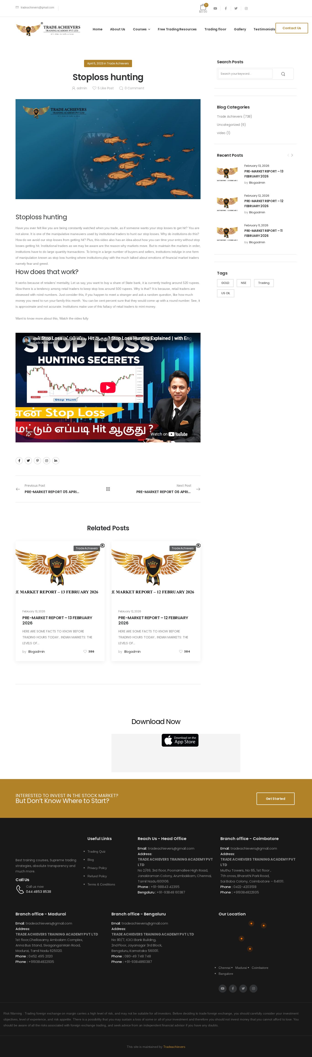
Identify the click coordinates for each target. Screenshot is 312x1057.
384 (187, 651)
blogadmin (257, 182)
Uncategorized (228, 124)
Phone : (144, 886)
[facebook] (226, 8)
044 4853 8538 (38, 891)
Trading (264, 283)
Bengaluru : (147, 892)
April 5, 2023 (95, 63)
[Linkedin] (55, 460)
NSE (243, 283)
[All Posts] (108, 489)
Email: (142, 848)
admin (82, 88)
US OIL (225, 293)
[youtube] (215, 8)
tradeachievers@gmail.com (171, 848)
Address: (145, 853)
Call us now (35, 886)
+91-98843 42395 (165, 886)
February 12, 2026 (256, 196)
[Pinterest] (37, 460)
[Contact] (21, 889)
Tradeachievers (174, 1047)
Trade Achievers (229, 116)
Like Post (106, 88)
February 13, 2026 (256, 166)
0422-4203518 (244, 886)
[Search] (284, 74)
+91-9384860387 (138, 961)
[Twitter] (28, 460)
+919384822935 (246, 892)
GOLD (225, 283)
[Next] (292, 155)
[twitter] (236, 8)
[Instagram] (46, 460)
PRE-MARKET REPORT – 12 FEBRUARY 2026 (153, 620)
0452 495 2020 (41, 956)
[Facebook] (19, 460)
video (221, 133)
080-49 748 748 (137, 956)
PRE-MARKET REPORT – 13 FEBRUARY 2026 (57, 620)
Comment (134, 88)
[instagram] (246, 8)
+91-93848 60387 (171, 892)
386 (91, 651)
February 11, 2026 (256, 225)
